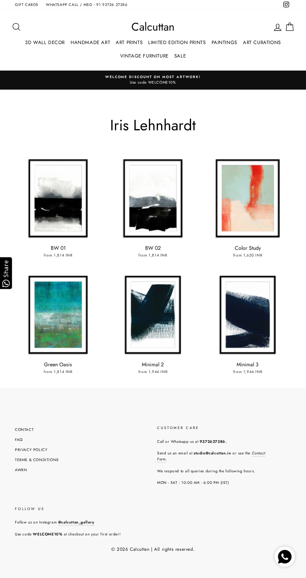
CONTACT (24, 429)
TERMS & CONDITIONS (37, 460)
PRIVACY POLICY (31, 450)
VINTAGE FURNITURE (144, 55)
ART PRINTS (129, 42)
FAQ (19, 439)
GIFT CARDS (26, 4)
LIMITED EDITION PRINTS (177, 42)
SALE (180, 55)
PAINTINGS (224, 42)
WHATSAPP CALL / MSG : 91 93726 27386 (87, 4)
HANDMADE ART (90, 42)
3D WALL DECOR (45, 42)
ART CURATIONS (262, 42)
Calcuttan (153, 26)
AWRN (21, 470)
